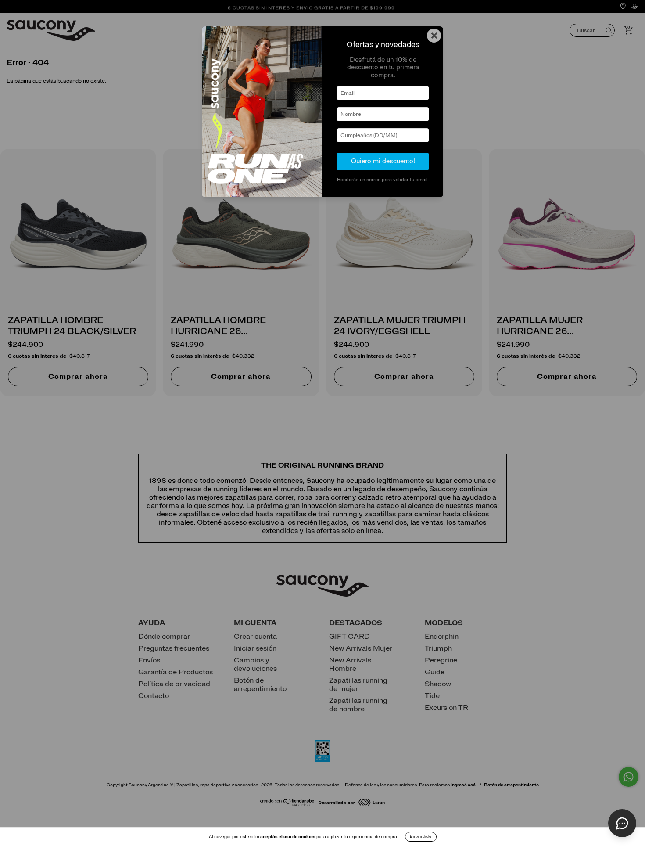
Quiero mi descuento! (383, 161)
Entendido (421, 837)
